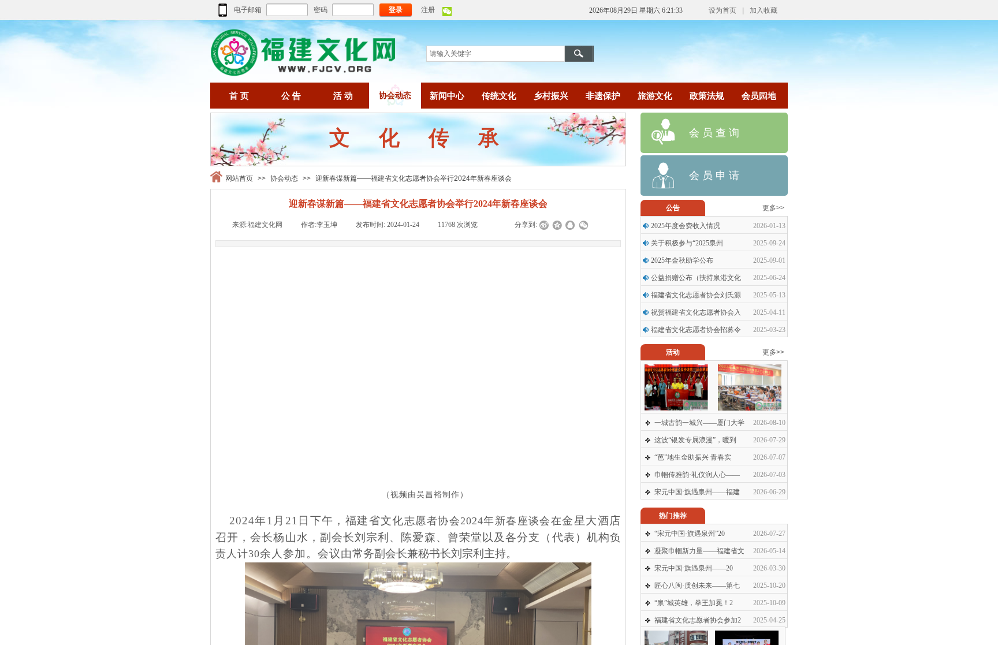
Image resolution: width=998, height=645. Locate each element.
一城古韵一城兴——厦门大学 (699, 423)
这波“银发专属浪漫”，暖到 (695, 440)
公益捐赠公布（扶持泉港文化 (696, 278)
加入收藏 (763, 10)
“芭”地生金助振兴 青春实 (692, 457)
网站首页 (239, 178)
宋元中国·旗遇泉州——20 (693, 568)
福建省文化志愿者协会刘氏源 (696, 295)
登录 (396, 10)
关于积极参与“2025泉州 (687, 243)
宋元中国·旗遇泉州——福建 (697, 492)
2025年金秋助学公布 (682, 260)
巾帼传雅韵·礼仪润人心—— (697, 475)
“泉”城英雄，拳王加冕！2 (693, 603)
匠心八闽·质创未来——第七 (697, 585)
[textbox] (495, 54)
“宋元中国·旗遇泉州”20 (689, 534)
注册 (428, 10)
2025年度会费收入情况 (685, 226)
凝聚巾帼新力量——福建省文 (699, 551)
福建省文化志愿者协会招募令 (696, 330)
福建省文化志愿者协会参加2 (697, 620)
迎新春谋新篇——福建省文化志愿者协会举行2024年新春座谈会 (413, 178)
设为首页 (722, 10)
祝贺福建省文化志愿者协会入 (696, 312)
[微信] (447, 14)
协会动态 (284, 178)
